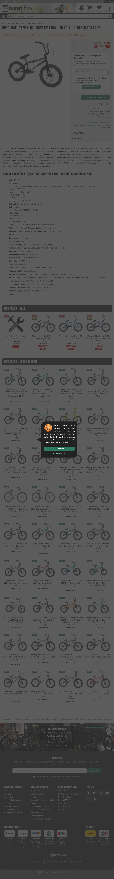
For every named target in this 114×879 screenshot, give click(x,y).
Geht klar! (59, 449)
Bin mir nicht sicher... (59, 453)
